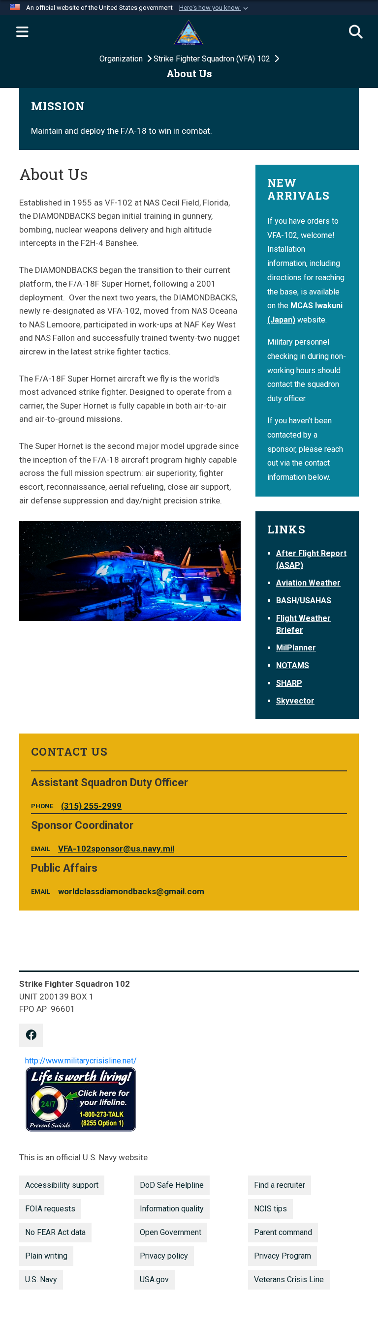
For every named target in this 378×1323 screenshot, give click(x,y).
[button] (214, 8)
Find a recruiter (279, 1185)
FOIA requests (50, 1208)
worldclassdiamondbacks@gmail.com (131, 891)
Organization (122, 58)
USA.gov (154, 1279)
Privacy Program (282, 1256)
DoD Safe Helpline (172, 1185)
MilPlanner (296, 647)
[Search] (356, 32)
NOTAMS (292, 665)
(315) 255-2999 (91, 806)
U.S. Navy (41, 1279)
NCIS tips (270, 1208)
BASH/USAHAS (303, 600)
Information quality (172, 1208)
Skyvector (295, 701)
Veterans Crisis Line (289, 1279)
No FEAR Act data (55, 1232)
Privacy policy (164, 1256)
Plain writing (46, 1256)
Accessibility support (61, 1185)
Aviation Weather (308, 583)
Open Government (170, 1232)
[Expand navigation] (22, 32)
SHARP (289, 683)
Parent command (283, 1232)
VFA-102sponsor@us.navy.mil (116, 848)
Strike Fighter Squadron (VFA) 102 (213, 58)
